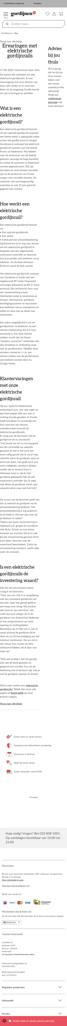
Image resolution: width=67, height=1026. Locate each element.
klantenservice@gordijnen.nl (14, 963)
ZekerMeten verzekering (14, 3)
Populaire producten (13, 987)
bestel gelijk (17, 693)
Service (6, 1014)
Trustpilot (37, 3)
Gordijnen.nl (6, 33)
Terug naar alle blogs (11, 41)
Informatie (8, 1000)
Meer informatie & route (13, 880)
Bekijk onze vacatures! (12, 894)
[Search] (7, 24)
